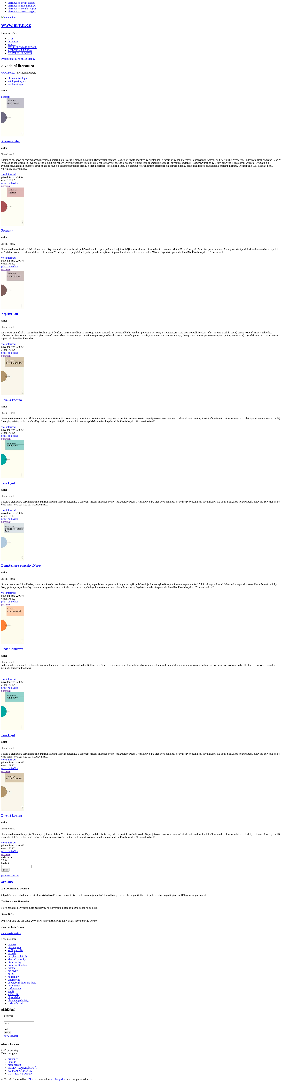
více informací (8, 174)
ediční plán (13, 994)
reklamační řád (15, 1003)
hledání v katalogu (17, 78)
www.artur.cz (16, 25)
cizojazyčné (14, 979)
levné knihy (14, 985)
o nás (10, 38)
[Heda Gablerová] (12, 643)
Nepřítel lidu (9, 314)
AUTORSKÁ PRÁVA (20, 50)
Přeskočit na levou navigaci (22, 5)
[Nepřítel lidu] (12, 308)
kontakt (12, 44)
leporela (12, 953)
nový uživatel (11, 1035)
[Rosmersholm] (12, 135)
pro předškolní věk (17, 956)
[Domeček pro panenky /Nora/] (12, 559)
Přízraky (7, 230)
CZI (29, 1079)
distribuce (13, 41)
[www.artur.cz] (9, 17)
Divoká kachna (11, 400)
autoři (11, 991)
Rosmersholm (10, 141)
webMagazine (58, 1079)
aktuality (7, 882)
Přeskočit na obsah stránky (21, 2)
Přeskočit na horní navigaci (22, 8)
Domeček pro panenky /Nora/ (21, 565)
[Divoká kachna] (12, 394)
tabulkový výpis (16, 84)
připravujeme (14, 947)
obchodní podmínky (18, 1000)
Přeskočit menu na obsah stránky (18, 58)
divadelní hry (14, 962)
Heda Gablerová (12, 649)
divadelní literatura (17, 965)
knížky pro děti (15, 950)
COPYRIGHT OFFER (20, 53)
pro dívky (13, 970)
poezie (11, 973)
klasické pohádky (17, 959)
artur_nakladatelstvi (11, 933)
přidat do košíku (9, 183)
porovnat (5, 186)
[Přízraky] (12, 224)
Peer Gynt (8, 483)
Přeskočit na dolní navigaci (22, 11)
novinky (12, 944)
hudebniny (13, 976)
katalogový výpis (16, 81)
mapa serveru (15, 1064)
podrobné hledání (10, 875)
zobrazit (5, 96)
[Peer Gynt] (12, 477)
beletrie (11, 968)
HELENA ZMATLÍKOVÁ (22, 47)
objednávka (14, 997)
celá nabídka (14, 988)
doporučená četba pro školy (22, 982)
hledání (5, 863)
